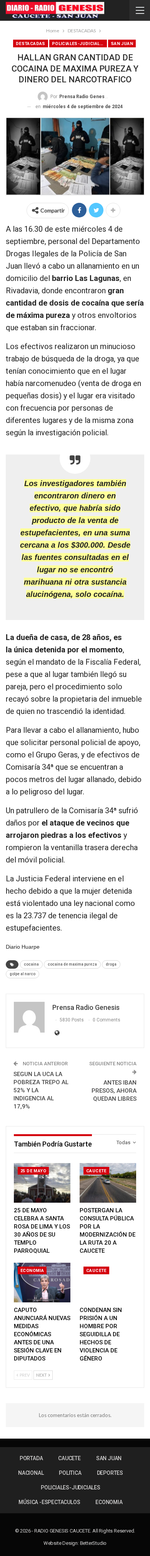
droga (111, 964)
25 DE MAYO (33, 1170)
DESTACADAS (30, 43)
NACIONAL (30, 1473)
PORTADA (31, 1458)
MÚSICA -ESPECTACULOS (49, 1502)
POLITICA (70, 1473)
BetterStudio (93, 1543)
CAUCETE (96, 1170)
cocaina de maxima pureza (72, 964)
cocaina (31, 964)
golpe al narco (22, 974)
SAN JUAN (122, 43)
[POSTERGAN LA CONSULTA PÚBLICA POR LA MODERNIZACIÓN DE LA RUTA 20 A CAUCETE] (108, 1183)
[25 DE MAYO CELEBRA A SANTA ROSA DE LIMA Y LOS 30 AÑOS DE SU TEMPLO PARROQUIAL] (42, 1183)
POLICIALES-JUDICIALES (78, 43)
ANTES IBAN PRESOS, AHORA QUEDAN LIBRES (114, 1090)
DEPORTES (110, 1473)
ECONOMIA (32, 1270)
